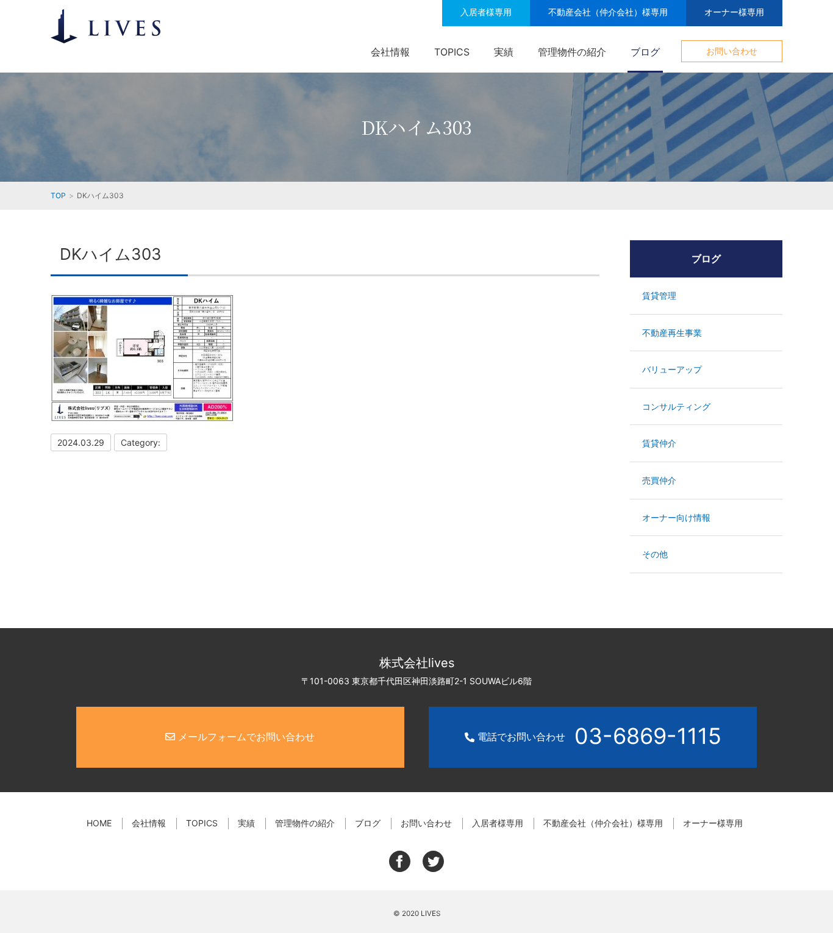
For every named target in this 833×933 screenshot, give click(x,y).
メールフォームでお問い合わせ (245, 737)
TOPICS (452, 52)
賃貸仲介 (659, 443)
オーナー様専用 (734, 12)
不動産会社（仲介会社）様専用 (608, 12)
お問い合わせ (731, 51)
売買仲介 (659, 480)
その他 (655, 554)
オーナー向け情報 (676, 517)
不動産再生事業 (672, 332)
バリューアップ (672, 369)
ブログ (645, 52)
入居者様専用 (486, 12)
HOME (99, 823)
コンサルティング (676, 406)
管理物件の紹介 (572, 52)
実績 (503, 52)
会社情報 (390, 52)
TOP (58, 195)
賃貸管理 (659, 295)
